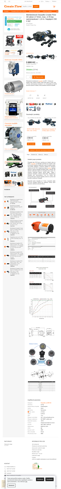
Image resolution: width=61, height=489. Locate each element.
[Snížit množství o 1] (31, 78)
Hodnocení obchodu (37, 449)
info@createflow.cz (10, 466)
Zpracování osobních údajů (38, 448)
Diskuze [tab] (46, 154)
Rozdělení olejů (35, 451)
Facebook (8, 473)
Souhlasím (49, 479)
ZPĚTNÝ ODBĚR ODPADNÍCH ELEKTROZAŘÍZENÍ (44, 459)
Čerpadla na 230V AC (46, 402)
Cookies (34, 457)
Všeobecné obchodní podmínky (39, 446)
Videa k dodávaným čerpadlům (13, 475)
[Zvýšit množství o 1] (31, 76)
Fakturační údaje (8, 444)
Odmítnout (40, 479)
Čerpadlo (33, 163)
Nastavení (11, 485)
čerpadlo (41, 81)
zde (26, 481)
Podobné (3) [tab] (34, 154)
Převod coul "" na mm (37, 453)
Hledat (36, 6)
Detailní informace (30, 91)
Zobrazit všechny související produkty (41, 150)
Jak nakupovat (28, 1)
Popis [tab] (28, 154)
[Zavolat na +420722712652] (6, 1)
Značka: (31, 25)
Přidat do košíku (39, 77)
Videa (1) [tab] (40, 154)
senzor (49, 168)
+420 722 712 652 (10, 468)
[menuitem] (6, 11)
